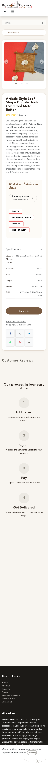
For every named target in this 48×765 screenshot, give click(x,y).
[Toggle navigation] (12, 11)
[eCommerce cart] (5, 11)
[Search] (42, 22)
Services (5, 692)
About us (6, 685)
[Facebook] (10, 333)
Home (5, 682)
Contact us (7, 701)
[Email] (29, 342)
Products (6, 689)
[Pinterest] (20, 342)
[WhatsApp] (10, 342)
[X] (20, 333)
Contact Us (24, 311)
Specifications (13, 249)
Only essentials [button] (30, 761)
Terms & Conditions (11, 695)
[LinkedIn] (29, 333)
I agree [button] (41, 761)
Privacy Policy (8, 698)
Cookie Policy (31, 753)
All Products (13, 32)
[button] (6, 61)
